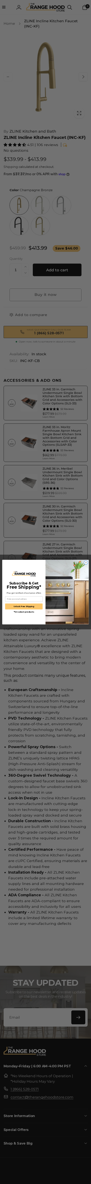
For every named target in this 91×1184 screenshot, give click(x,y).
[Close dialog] (86, 562)
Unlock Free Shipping (24, 606)
